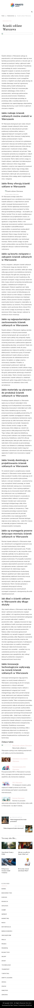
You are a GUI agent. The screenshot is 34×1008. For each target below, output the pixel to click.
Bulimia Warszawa (18, 798)
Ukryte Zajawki (7, 977)
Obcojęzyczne (6, 935)
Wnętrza (5, 990)
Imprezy (4, 914)
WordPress (28, 1005)
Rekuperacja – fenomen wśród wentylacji (6, 870)
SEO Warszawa (17, 782)
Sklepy (4, 956)
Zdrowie (5, 994)
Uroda (4, 982)
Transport (6, 969)
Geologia (5, 906)
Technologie (6, 965)
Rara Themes (14, 1005)
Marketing (5, 918)
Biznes (4, 889)
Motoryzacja (6, 927)
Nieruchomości (7, 931)
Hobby (4, 910)
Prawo (4, 944)
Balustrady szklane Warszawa (22, 745)
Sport (4, 961)
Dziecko (4, 897)
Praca (4, 939)
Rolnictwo (6, 952)
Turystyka (5, 973)
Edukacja (5, 901)
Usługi (4, 986)
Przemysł (5, 948)
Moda (3, 922)
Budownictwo (7, 21)
